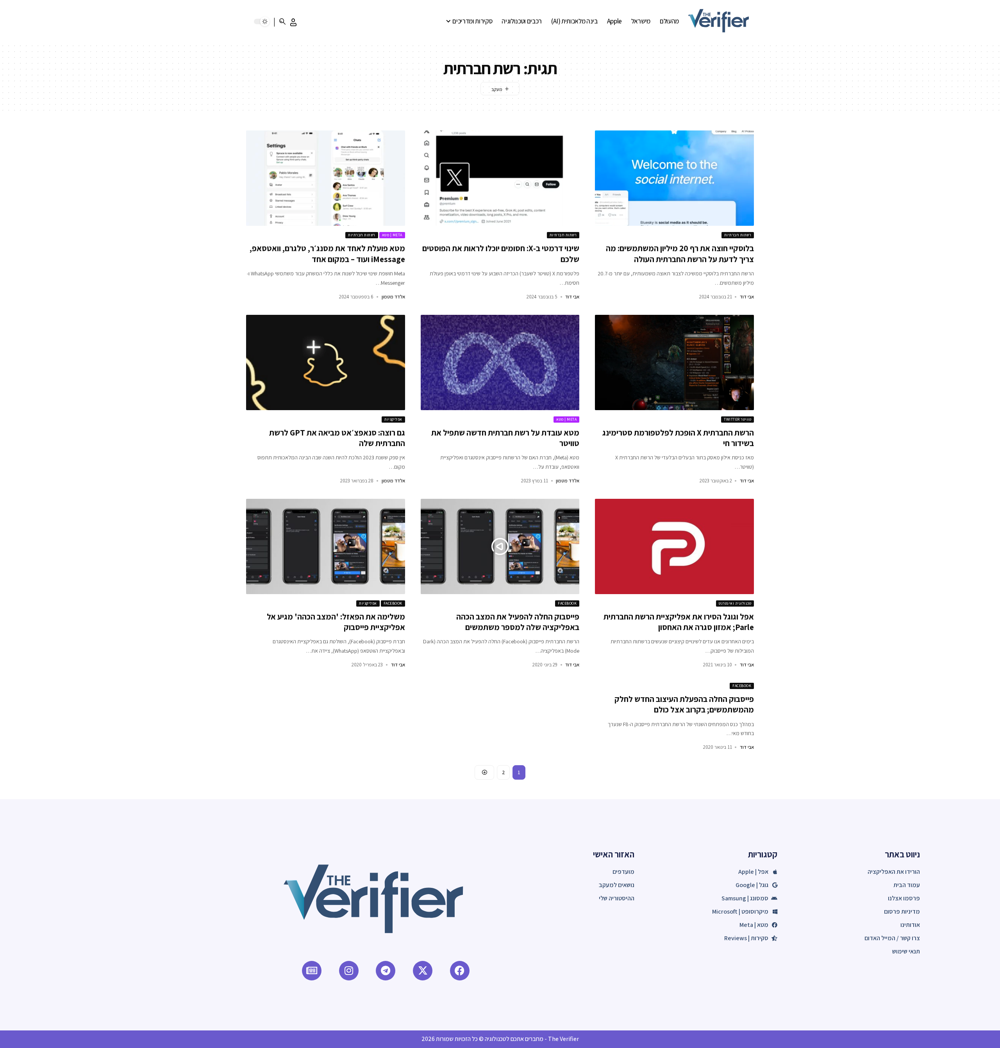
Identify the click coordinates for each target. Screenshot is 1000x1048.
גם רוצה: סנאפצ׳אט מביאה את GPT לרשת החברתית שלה (337, 437)
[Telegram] (385, 970)
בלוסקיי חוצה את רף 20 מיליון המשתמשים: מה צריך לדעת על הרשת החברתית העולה (680, 253)
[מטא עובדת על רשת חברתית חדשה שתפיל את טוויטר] (500, 362)
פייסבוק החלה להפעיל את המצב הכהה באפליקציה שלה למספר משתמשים (517, 621)
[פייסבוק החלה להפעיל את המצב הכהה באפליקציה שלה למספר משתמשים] (500, 546)
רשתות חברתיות (738, 234)
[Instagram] (349, 970)
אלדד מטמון (393, 296)
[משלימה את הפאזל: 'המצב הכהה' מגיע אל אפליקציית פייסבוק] (325, 546)
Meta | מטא (392, 234)
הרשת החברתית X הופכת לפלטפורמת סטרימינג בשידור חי (678, 437)
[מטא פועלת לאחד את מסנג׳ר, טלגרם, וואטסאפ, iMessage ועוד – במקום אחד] (325, 178)
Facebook (567, 603)
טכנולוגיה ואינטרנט (735, 603)
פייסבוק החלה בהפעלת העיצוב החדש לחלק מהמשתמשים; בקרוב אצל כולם (684, 704)
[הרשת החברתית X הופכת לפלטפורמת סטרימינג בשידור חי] (674, 362)
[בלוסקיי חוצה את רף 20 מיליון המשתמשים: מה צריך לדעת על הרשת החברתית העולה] (674, 178)
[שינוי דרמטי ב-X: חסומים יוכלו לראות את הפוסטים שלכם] (500, 178)
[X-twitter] (422, 970)
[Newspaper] (311, 970)
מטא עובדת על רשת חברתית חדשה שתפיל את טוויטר (505, 437)
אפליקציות (393, 419)
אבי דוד (747, 296)
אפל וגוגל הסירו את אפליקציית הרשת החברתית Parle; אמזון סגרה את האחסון (679, 621)
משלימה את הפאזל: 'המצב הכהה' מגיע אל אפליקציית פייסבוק (336, 621)
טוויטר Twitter (737, 419)
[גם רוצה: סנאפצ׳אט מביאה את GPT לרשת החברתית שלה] (325, 362)
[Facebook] (460, 970)
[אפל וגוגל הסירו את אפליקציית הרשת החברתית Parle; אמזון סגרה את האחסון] (674, 546)
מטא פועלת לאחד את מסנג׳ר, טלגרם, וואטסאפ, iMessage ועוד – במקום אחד (327, 253)
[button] (293, 22)
